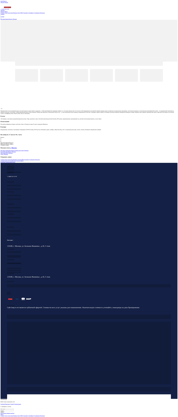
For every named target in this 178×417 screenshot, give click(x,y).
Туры (6, 12)
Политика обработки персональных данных (10, 305)
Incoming (26, 12)
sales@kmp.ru (14, 234)
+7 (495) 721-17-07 (14, 185)
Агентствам (10, 12)
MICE (21, 12)
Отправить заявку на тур (14, 270)
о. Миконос (13, 148)
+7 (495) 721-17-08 (14, 252)
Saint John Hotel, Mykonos (7, 153)
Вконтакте (7, 404)
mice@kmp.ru (14, 221)
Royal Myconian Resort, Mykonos (8, 151)
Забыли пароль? (10, 413)
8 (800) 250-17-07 (14, 263)
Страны (2, 12)
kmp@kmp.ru (4, 1)
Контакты (42, 12)
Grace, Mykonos (4, 154)
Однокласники (17, 404)
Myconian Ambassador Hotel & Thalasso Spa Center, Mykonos (15, 150)
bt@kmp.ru (14, 211)
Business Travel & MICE (18, 159)
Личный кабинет (3, 11)
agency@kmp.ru (14, 189)
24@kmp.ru (14, 257)
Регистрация (4, 413)
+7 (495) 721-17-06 (14, 231)
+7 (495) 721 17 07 (5, 9)
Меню (6, 11)
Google (12, 404)
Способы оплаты (14, 272)
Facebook (3, 404)
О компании (37, 12)
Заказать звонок (4, 2)
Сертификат (31, 12)
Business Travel (16, 12)
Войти (2, 411)
